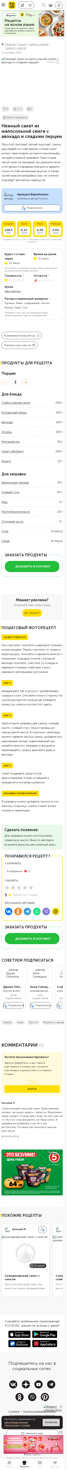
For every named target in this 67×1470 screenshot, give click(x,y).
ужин (20, 1022)
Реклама (51, 62)
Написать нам (34, 1433)
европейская (12, 291)
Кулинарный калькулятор (19, 335)
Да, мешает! (32, 612)
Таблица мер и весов (17, 345)
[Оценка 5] (31, 887)
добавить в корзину (32, 566)
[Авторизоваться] (59, 5)
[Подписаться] (42, 1229)
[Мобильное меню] (3, 5)
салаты (7, 1022)
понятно (51, 1422)
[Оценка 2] (13, 887)
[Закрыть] (60, 1406)
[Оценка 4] (25, 887)
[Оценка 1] (7, 887)
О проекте (13, 1411)
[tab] (9, 1464)
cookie (26, 1425)
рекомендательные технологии (16, 1424)
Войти (32, 1089)
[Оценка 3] (19, 887)
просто (33, 1022)
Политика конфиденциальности (39, 1411)
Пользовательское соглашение (25, 1415)
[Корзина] (50, 5)
